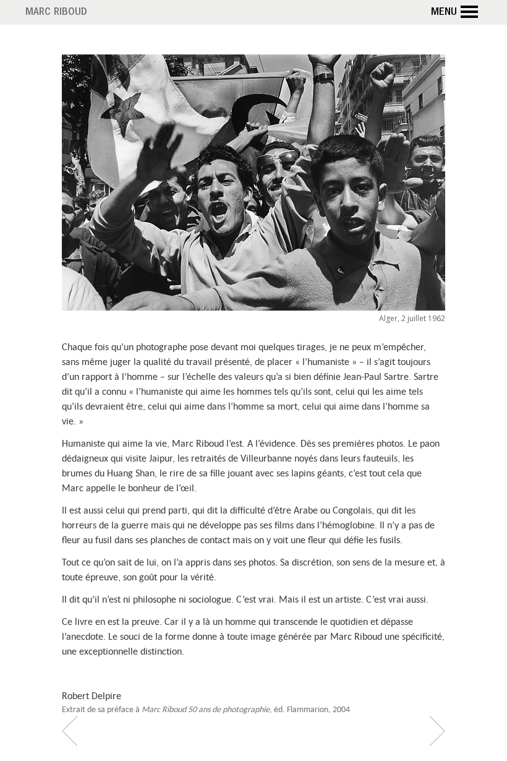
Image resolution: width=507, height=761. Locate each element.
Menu (444, 13)
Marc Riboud (56, 13)
